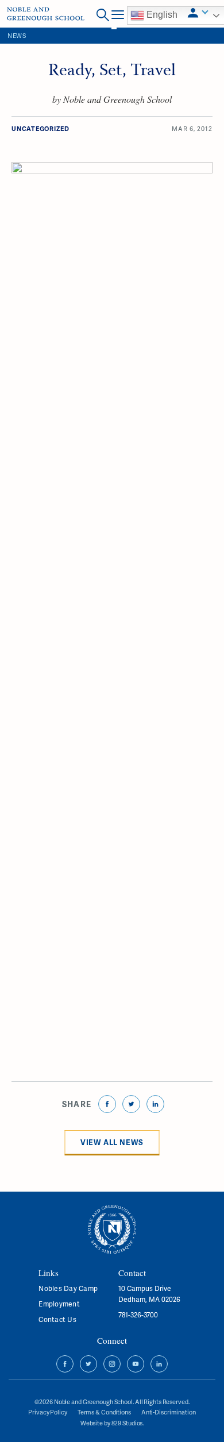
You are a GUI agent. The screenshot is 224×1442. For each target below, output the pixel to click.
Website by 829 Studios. (112, 1423)
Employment (58, 1304)
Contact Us (57, 1319)
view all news (112, 1142)
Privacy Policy (47, 1412)
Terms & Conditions (104, 1412)
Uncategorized (40, 128)
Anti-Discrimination (168, 1412)
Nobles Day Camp (68, 1288)
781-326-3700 (138, 1315)
